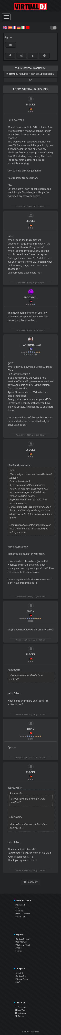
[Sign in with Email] (10, 45)
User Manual (21, 942)
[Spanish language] (10, 27)
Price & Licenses (22, 913)
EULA (18, 982)
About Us (19, 973)
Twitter (20, 1016)
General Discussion (42, 74)
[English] (5, 27)
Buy (17, 908)
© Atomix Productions (30, 1032)
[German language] (19, 27)
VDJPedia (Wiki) (22, 945)
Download (20, 905)
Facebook (21, 1007)
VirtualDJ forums (17, 74)
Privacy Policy (21, 979)
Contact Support (22, 939)
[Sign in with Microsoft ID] (21, 56)
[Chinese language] (27, 27)
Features (19, 911)
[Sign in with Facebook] (10, 56)
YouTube (21, 1010)
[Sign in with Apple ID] (33, 56)
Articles (18, 948)
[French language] (14, 27)
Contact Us (20, 976)
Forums (18, 951)
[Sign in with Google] (44, 56)
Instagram (22, 1013)
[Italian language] (23, 27)
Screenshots (21, 917)
